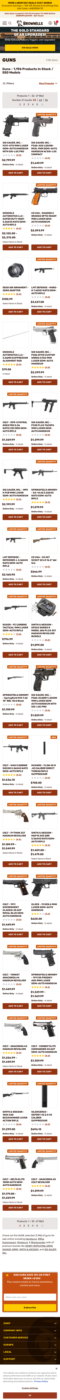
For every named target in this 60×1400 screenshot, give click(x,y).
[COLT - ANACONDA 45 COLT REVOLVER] (44, 1162)
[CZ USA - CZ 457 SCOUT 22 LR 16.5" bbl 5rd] (44, 540)
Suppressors (9, 1242)
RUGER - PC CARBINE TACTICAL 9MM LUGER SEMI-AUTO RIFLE (15, 627)
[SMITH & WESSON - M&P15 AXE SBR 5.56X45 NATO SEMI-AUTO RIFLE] (44, 816)
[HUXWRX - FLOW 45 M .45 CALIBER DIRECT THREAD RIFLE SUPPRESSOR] (44, 748)
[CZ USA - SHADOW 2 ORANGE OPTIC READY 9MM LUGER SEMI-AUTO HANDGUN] (44, 196)
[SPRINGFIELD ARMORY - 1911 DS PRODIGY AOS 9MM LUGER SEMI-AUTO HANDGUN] (44, 957)
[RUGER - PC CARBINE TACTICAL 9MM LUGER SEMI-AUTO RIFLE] (16, 607)
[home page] (30, 23)
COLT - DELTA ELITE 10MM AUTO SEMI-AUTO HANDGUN (14, 1182)
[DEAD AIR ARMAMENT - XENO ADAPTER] (16, 270)
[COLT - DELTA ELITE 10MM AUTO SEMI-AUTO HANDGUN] (16, 1162)
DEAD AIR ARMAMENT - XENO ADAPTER (16, 289)
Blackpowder (38, 1242)
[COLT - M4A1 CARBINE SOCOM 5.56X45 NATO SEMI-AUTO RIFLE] (16, 748)
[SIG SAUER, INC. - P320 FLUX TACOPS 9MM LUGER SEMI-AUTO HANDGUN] (44, 405)
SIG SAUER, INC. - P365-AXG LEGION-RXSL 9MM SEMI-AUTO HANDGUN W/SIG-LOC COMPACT (44, 148)
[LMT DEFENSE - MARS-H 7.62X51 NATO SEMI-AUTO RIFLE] (44, 270)
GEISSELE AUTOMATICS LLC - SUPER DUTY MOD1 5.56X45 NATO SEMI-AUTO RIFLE (14, 219)
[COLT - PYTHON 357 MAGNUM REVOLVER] (16, 816)
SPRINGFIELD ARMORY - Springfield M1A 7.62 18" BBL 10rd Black (16, 698)
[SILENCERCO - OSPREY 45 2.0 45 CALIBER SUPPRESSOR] (44, 1095)
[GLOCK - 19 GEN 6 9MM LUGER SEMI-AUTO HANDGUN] (44, 887)
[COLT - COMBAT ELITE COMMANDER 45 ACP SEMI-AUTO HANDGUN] (44, 1029)
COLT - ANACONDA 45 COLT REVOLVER (43, 1181)
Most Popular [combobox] (46, 83)
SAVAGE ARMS (10, 1249)
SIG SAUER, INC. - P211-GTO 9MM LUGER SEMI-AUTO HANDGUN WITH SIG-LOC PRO (15, 147)
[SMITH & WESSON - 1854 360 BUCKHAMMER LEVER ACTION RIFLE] (16, 1095)
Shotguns (22, 1242)
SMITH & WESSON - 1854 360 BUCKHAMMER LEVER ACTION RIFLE (15, 1116)
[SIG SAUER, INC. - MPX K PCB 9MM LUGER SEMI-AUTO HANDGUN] (16, 473)
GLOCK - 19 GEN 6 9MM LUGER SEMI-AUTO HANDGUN (44, 907)
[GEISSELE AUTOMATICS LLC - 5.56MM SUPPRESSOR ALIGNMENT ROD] (16, 335)
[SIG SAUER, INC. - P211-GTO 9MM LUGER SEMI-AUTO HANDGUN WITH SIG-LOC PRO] (16, 126)
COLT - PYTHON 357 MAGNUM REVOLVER (14, 834)
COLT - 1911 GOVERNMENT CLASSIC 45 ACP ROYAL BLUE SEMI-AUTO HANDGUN (13, 910)
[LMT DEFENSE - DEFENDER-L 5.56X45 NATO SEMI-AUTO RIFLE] (16, 540)
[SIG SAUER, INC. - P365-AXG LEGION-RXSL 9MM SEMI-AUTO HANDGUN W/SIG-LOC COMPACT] (44, 126)
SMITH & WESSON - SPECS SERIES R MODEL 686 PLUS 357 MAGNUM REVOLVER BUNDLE (43, 630)
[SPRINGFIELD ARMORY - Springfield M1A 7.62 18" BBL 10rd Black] (16, 678)
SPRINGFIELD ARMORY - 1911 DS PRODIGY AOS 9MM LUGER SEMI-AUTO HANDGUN (44, 979)
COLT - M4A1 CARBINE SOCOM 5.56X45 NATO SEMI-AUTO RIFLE (15, 768)
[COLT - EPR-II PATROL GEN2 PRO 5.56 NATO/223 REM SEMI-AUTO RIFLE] (16, 405)
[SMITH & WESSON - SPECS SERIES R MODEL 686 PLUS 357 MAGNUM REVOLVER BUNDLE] (44, 607)
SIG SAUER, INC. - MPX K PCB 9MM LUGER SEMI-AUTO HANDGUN (15, 492)
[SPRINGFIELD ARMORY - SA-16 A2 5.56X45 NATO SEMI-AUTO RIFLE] (44, 473)
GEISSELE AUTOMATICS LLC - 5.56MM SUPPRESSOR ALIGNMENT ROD (15, 356)
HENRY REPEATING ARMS (39, 1246)
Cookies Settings (30, 1388)
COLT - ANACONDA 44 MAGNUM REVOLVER (15, 1047)
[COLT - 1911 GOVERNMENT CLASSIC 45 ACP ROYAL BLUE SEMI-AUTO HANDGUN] (16, 887)
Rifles (41, 1239)
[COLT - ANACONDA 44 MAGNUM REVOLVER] (16, 1029)
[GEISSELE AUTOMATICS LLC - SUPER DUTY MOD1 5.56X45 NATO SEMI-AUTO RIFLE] (16, 196)
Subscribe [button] (30, 1307)
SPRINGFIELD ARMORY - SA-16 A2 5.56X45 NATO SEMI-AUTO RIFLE (44, 494)
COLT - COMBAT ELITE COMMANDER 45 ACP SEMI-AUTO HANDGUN (44, 1049)
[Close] (56, 1368)
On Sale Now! (30, 47)
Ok (30, 1395)
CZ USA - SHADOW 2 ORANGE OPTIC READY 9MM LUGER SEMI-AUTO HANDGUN (44, 217)
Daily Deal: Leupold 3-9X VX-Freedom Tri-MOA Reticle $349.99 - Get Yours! (30, 14)
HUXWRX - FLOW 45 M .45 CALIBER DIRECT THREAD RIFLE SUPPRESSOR (43, 769)
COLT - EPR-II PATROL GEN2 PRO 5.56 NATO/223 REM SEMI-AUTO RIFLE (15, 426)
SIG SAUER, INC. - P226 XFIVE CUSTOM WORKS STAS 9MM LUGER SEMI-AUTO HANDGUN (43, 358)
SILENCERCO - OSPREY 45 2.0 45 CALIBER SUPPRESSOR (41, 1116)
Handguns (31, 1239)
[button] (4, 23)
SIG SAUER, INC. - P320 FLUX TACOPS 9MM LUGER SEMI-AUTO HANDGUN (42, 426)
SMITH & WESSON (28, 1249)
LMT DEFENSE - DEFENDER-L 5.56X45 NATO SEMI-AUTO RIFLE (15, 561)
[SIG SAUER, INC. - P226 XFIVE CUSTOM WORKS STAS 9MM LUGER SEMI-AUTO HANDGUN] (44, 335)
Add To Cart (15, 173)
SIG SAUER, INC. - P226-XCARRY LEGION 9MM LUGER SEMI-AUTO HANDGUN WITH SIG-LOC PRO (44, 701)
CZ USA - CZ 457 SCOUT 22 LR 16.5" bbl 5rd (44, 560)
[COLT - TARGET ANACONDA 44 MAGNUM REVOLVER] (16, 957)
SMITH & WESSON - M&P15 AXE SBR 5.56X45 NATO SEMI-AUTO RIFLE (43, 837)
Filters (10, 83)
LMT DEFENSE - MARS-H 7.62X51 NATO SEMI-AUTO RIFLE (44, 290)
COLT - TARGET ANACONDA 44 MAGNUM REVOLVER (14, 977)
